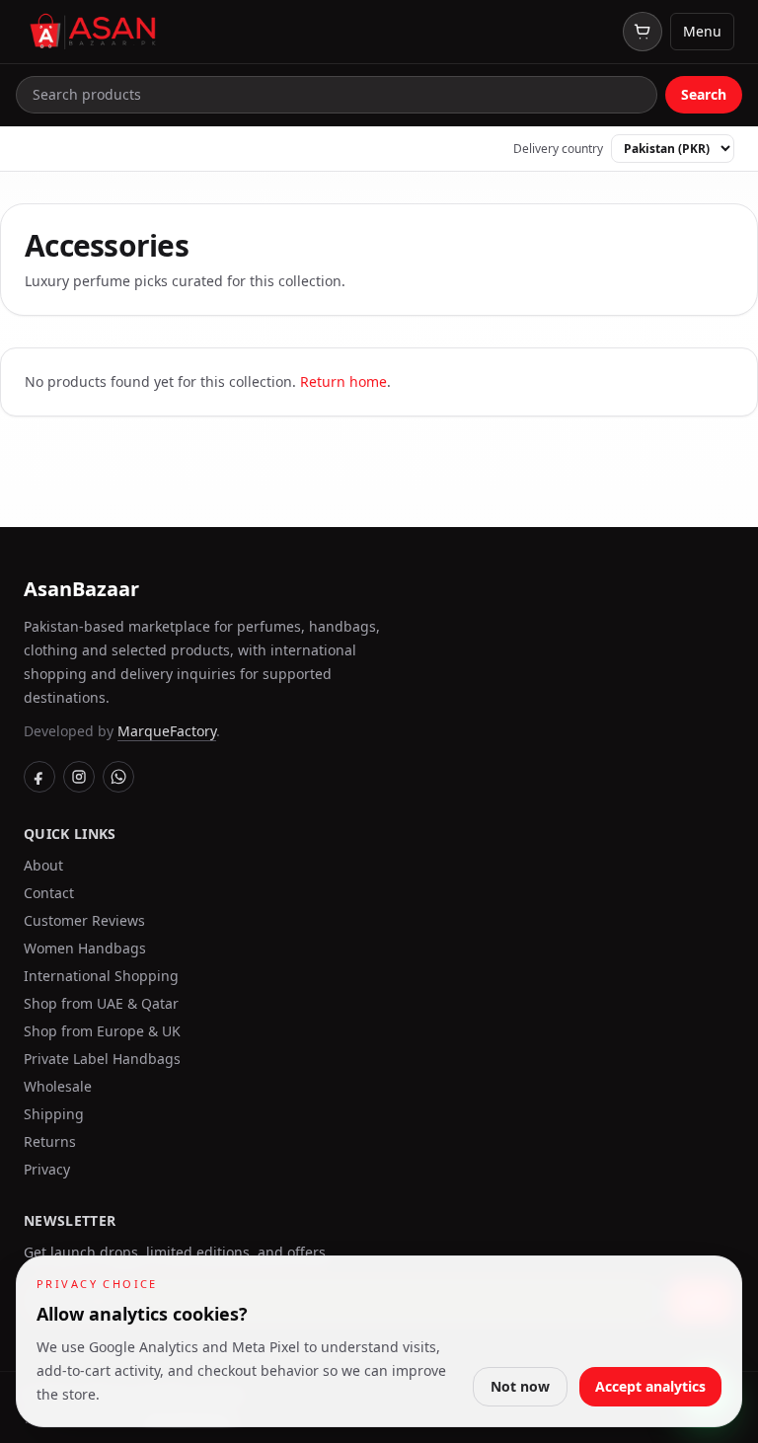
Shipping (54, 1113)
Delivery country (558, 149)
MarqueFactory (166, 731)
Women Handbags (85, 948)
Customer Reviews (84, 920)
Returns (50, 1141)
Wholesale (58, 1086)
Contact (49, 892)
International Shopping (101, 975)
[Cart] (642, 31)
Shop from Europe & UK (102, 1031)
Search (703, 94)
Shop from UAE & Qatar (101, 1003)
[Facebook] (39, 777)
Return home (343, 381)
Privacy (47, 1169)
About (43, 865)
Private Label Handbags (102, 1058)
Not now (520, 1386)
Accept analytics (650, 1386)
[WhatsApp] (118, 777)
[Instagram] (79, 777)
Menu (702, 31)
